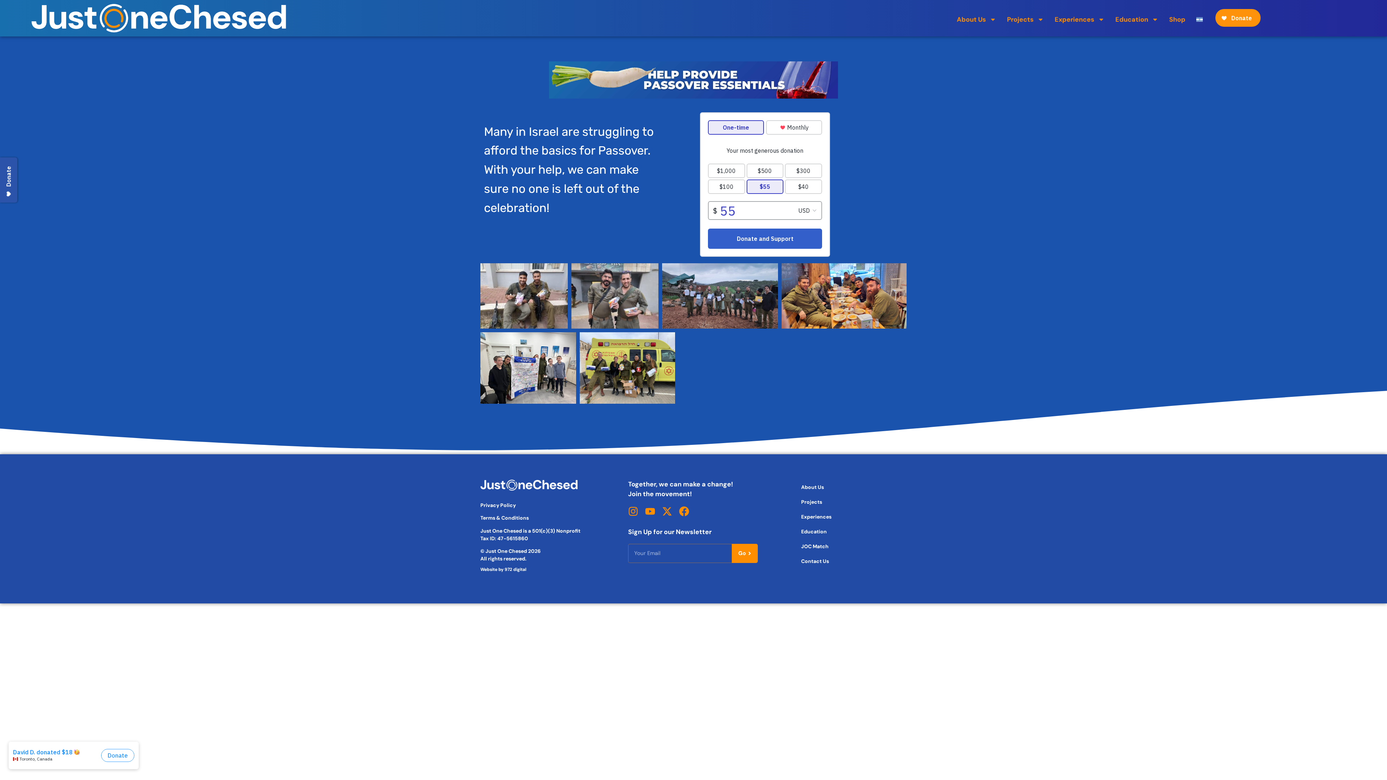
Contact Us (815, 561)
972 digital (515, 569)
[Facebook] (684, 511)
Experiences (1074, 19)
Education (1131, 19)
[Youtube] (650, 511)
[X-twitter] (667, 511)
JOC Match (815, 546)
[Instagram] (633, 511)
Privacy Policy (498, 505)
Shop (1177, 19)
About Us (971, 19)
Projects (1020, 19)
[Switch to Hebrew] (1199, 19)
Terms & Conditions (504, 518)
